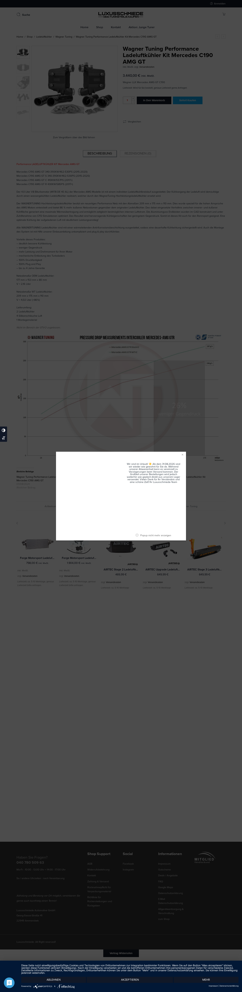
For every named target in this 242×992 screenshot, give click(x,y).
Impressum (213, 986)
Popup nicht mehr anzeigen (155, 535)
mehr (206, 979)
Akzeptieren (130, 979)
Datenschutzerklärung (229, 986)
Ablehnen (54, 979)
